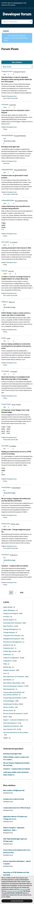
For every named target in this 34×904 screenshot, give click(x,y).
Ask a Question (17, 62)
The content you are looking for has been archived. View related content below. (16, 38)
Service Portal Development (13, 713)
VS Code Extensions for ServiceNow (15, 732)
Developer (6, 31)
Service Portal (8, 710)
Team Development (10, 723)
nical (5, 673)
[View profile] (7, 71)
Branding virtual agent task (10, 147)
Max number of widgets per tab (13, 790)
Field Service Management (12, 642)
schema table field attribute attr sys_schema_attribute (14, 693)
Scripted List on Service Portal (13, 799)
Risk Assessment (9, 689)
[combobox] (17, 22)
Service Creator (8, 707)
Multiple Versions (9, 670)
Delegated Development (11, 639)
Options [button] (31, 31)
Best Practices (8, 626)
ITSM (5, 664)
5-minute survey (17, 3)
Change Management (10, 629)
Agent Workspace (9, 610)
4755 (21, 592)
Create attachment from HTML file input (16, 808)
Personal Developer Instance (13, 686)
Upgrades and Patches (11, 726)
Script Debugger (8, 701)
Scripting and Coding (10, 704)
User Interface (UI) (9, 729)
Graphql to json (8, 648)
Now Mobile (7, 680)
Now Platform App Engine (12, 683)
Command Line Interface (11, 635)
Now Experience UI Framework (13, 676)
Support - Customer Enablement (14, 720)
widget (5, 738)
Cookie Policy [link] (23, 889)
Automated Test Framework (12, 623)
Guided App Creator (10, 651)
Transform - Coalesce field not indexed (14, 566)
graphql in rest (8, 645)
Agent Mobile (8, 607)
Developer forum (12, 96)
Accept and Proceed (17, 901)
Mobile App (7, 667)
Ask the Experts (8, 620)
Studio (5, 717)
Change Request (9, 632)
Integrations (7, 661)
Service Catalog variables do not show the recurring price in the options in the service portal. (16, 346)
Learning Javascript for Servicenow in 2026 (16, 248)
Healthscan (7, 654)
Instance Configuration (11, 658)
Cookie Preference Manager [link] (15, 891)
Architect (6, 617)
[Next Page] (27, 593)
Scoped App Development (12, 698)
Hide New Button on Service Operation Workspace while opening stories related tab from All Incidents (16, 79)
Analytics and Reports (10, 613)
